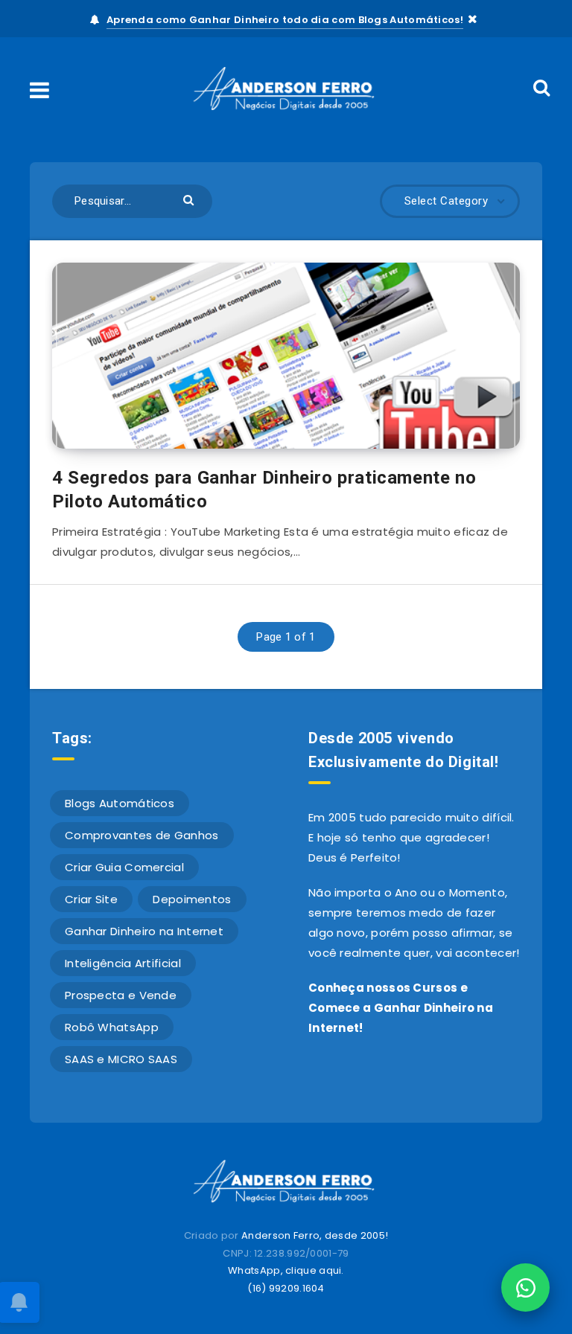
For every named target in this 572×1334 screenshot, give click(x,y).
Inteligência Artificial (123, 963)
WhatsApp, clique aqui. (286, 1270)
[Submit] (190, 199)
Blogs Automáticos (119, 803)
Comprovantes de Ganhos (142, 835)
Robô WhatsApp (112, 1027)
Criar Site (91, 899)
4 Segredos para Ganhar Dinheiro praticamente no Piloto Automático (264, 489)
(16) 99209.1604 (286, 1288)
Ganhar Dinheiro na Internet (144, 931)
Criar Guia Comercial (124, 867)
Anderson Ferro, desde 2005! (314, 1235)
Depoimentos (192, 899)
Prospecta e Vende (121, 995)
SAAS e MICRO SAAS (121, 1059)
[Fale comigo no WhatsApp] (525, 1287)
